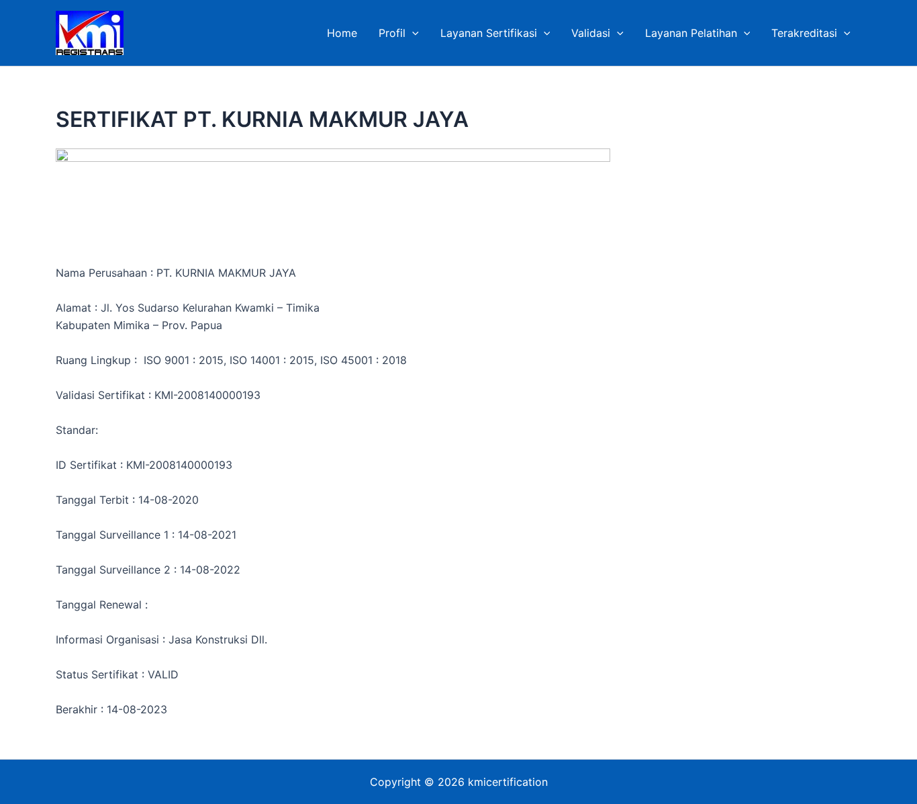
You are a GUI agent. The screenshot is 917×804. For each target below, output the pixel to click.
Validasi (590, 33)
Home (342, 33)
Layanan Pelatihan (691, 33)
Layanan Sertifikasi (488, 33)
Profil (392, 33)
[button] (412, 33)
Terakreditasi (804, 33)
